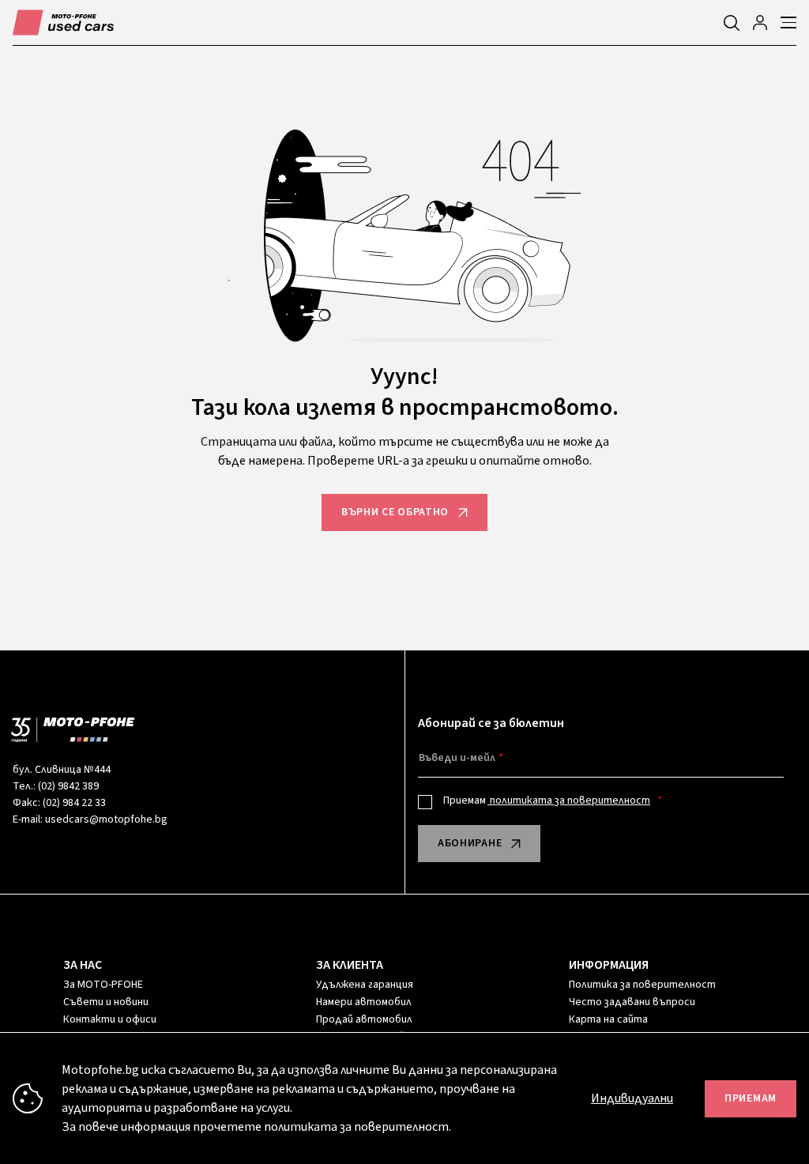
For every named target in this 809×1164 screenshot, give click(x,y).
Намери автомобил (364, 1002)
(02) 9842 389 (68, 786)
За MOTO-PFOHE (103, 984)
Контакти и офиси (109, 1019)
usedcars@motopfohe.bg (106, 819)
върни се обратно (395, 512)
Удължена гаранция (364, 984)
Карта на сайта (608, 1019)
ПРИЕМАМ (750, 1098)
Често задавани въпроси (632, 1002)
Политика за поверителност (642, 984)
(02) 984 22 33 (74, 803)
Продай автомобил (364, 1019)
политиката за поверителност (568, 800)
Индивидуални (632, 1098)
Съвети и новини (106, 1002)
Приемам (546, 800)
